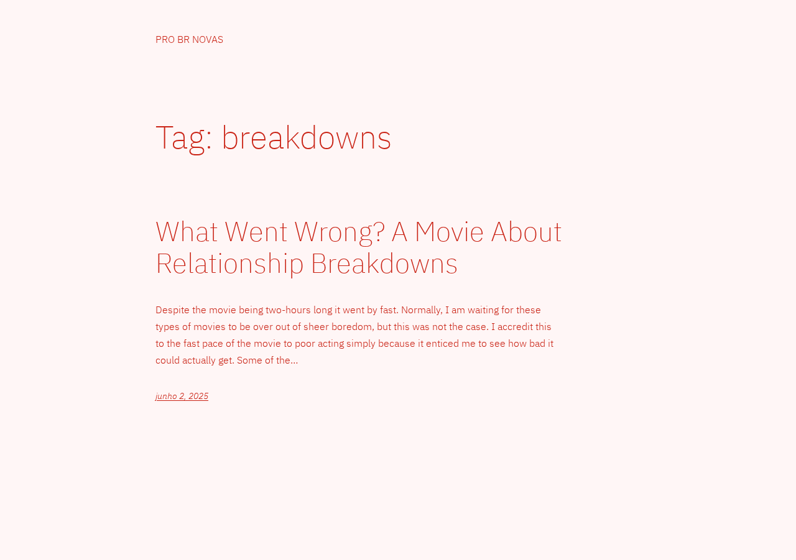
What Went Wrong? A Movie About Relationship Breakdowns (358, 247)
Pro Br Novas (189, 39)
